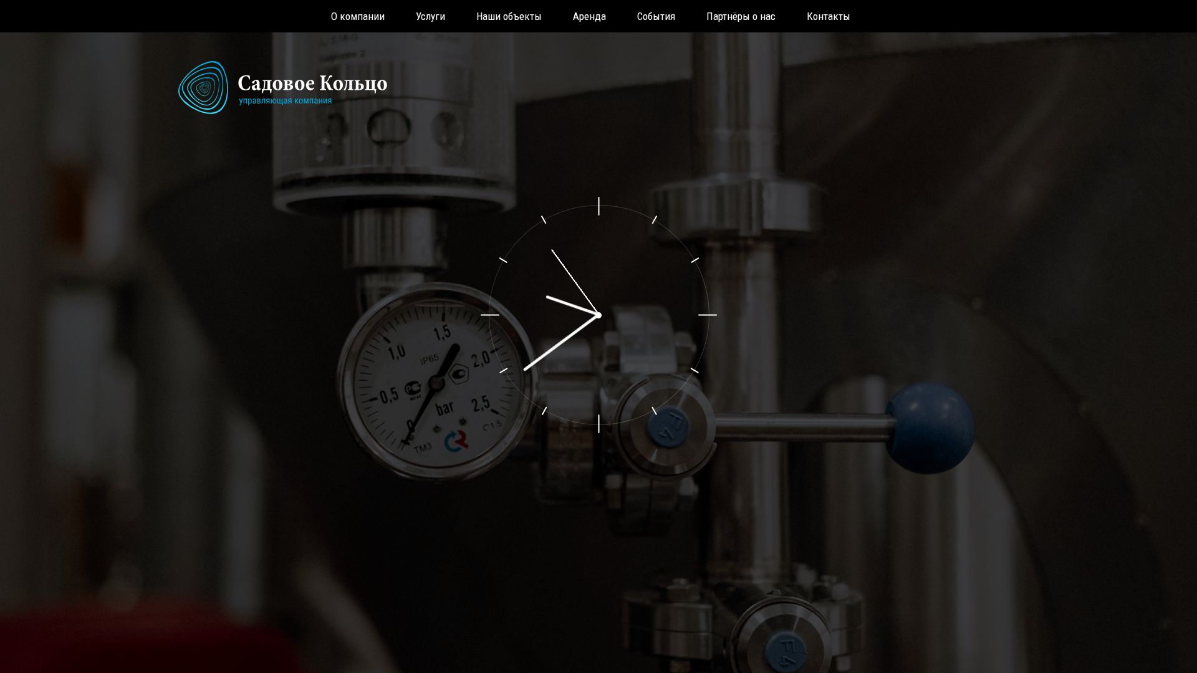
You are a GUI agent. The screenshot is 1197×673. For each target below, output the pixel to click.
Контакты (828, 16)
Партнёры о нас (741, 16)
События (656, 16)
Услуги (430, 16)
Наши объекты (509, 16)
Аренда (589, 16)
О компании (358, 16)
